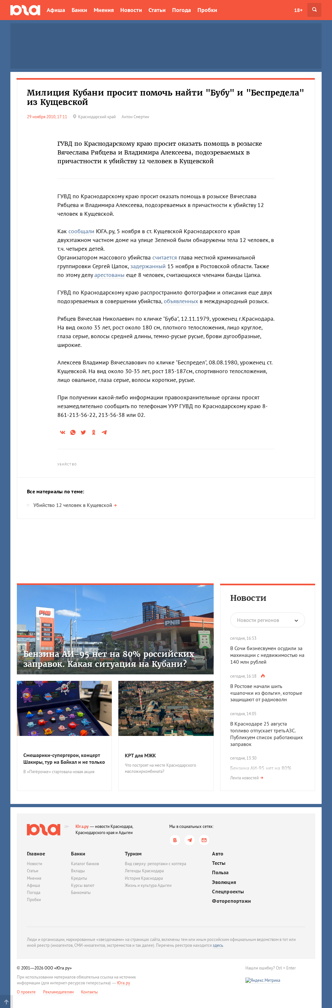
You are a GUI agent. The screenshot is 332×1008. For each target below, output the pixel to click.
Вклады (78, 871)
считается (164, 257)
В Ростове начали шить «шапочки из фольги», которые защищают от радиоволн (266, 693)
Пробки (207, 10)
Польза (220, 872)
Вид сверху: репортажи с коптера (155, 863)
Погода (181, 10)
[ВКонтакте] (175, 840)
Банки (79, 10)
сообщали (81, 231)
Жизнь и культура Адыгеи (148, 885)
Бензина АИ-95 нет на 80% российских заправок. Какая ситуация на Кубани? (108, 659)
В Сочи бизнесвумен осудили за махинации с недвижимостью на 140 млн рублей (267, 655)
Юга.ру (82, 826)
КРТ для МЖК (140, 755)
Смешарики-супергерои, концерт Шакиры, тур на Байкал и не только (64, 758)
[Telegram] (189, 840)
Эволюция (224, 882)
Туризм (133, 853)
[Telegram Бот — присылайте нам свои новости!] (204, 840)
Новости (131, 10)
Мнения (104, 10)
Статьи (157, 10)
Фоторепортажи (231, 901)
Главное (36, 853)
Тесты (218, 863)
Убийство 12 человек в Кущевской (72, 505)
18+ (298, 10)
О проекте (26, 992)
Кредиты (79, 878)
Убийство (67, 464)
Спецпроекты (228, 891)
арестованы (109, 275)
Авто (217, 854)
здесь (218, 945)
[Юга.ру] (25, 10)
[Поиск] (314, 10)
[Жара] (263, 676)
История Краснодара (144, 878)
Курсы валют (82, 885)
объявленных (181, 301)
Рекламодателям (58, 992)
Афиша (56, 10)
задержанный (148, 266)
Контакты (89, 992)
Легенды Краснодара (144, 871)
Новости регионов (258, 620)
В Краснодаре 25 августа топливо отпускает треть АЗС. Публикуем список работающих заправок (266, 733)
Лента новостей (244, 778)
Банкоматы (81, 892)
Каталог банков (85, 863)
